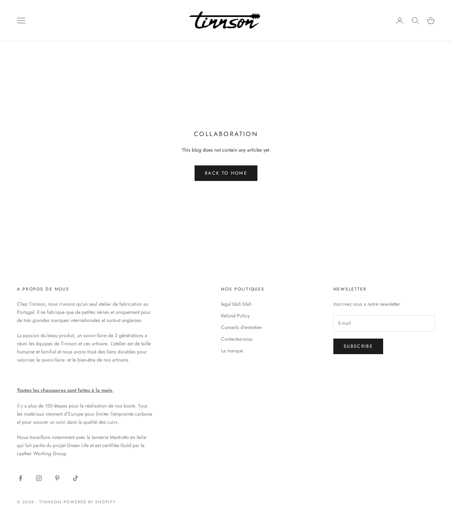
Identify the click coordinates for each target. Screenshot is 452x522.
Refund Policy (235, 315)
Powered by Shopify (90, 502)
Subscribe (358, 346)
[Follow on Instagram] (38, 478)
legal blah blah (236, 303)
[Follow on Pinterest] (57, 478)
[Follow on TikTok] (75, 478)
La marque (232, 350)
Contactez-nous (236, 338)
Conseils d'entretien (241, 327)
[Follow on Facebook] (20, 478)
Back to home (226, 173)
